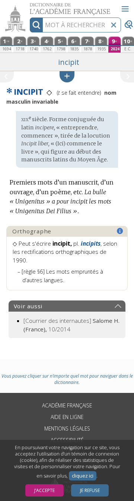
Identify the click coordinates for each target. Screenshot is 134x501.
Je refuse (90, 490)
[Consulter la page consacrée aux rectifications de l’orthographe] (120, 231)
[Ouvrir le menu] (125, 9)
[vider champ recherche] (113, 25)
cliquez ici (82, 476)
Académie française (67, 405)
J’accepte (44, 490)
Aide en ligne (67, 416)
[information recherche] (36, 25)
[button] (67, 76)
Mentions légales (67, 428)
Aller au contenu (28, 6)
